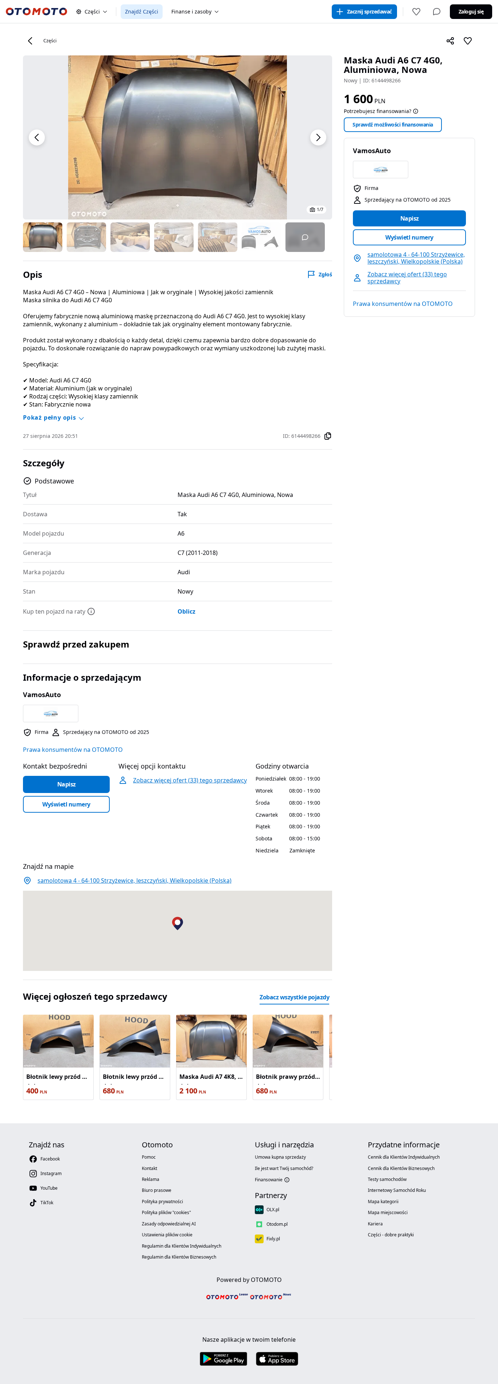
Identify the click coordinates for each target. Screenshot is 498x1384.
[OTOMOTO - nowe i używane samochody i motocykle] (36, 11)
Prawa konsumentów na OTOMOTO (403, 304)
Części (50, 40)
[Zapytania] (436, 11)
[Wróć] (30, 41)
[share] (450, 41)
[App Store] (277, 1359)
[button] (37, 137)
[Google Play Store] (223, 1359)
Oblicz (186, 611)
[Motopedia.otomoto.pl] (271, 1298)
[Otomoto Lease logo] (227, 1298)
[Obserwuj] (467, 41)
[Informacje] (416, 111)
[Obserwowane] (416, 11)
